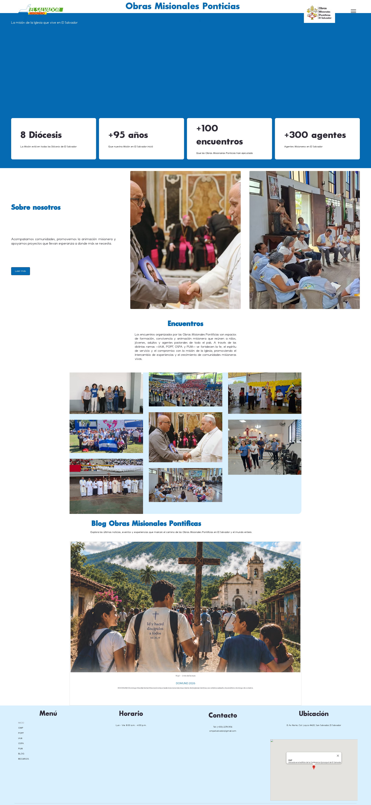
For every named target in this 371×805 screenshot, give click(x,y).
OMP (20, 728)
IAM (20, 738)
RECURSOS (23, 759)
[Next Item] (296, 607)
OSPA (21, 743)
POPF (21, 733)
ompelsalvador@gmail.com (222, 731)
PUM (20, 749)
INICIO (21, 723)
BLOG (21, 754)
